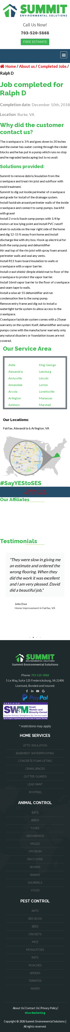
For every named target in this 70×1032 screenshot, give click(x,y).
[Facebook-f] (27, 691)
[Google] (43, 691)
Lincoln (43, 378)
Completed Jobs (52, 66)
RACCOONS (35, 859)
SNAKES (35, 874)
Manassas (45, 398)
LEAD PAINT (35, 784)
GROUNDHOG (35, 836)
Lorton (43, 385)
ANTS (35, 910)
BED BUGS (35, 918)
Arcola (12, 391)
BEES (35, 926)
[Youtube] (37, 691)
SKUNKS (35, 867)
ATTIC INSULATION (35, 745)
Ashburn (14, 405)
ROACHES (35, 965)
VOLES (35, 890)
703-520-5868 (35, 33)
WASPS (35, 988)
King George (47, 365)
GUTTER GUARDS (35, 776)
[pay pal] (35, 697)
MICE (35, 941)
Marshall (45, 405)
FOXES (35, 828)
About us (27, 66)
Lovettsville (46, 391)
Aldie (11, 365)
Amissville (15, 378)
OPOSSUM (35, 851)
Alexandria (15, 371)
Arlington (14, 398)
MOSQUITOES (35, 949)
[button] (63, 54)
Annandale (15, 385)
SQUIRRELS (35, 882)
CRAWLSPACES (35, 768)
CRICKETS (35, 934)
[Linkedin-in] (32, 691)
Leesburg (45, 371)
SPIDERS (35, 973)
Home (10, 66)
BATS (35, 812)
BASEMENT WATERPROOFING (35, 753)
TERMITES (35, 980)
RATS (35, 957)
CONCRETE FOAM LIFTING (35, 760)
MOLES (35, 843)
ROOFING (35, 792)
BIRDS (35, 820)
